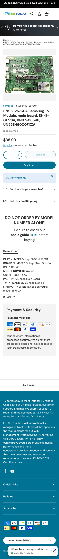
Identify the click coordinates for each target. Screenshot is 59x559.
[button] (46, 13)
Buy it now (30, 165)
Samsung (8, 105)
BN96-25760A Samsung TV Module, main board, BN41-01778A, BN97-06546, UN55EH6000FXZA (28, 43)
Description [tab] (10, 251)
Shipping (7, 145)
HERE (34, 235)
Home (6, 40)
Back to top (29, 385)
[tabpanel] (29, 278)
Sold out (40, 154)
